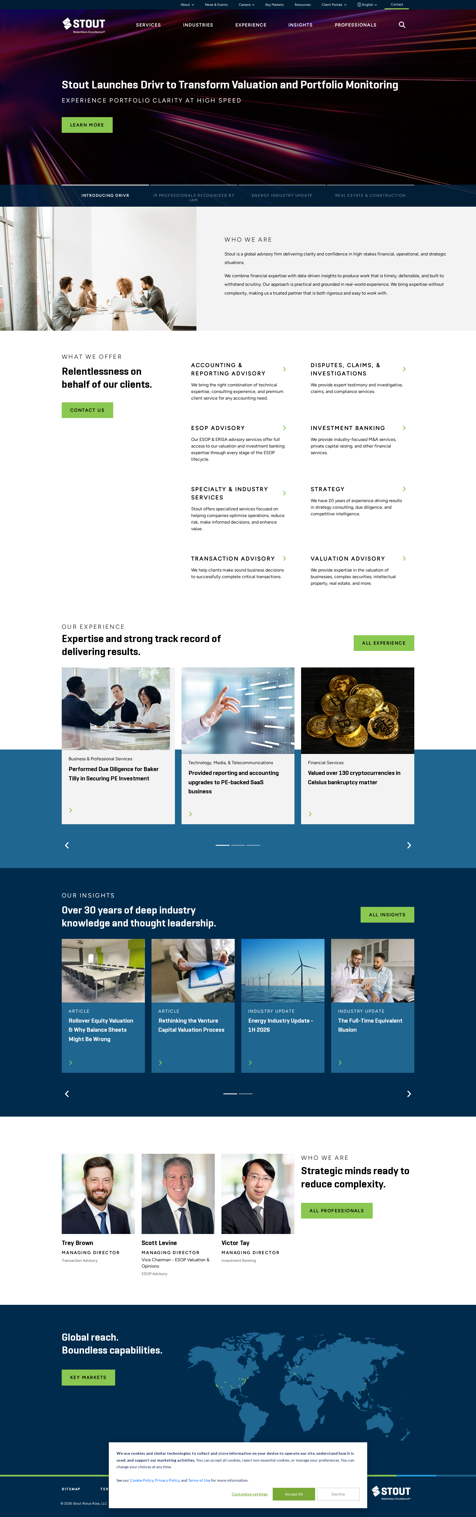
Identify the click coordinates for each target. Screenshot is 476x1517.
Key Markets (274, 5)
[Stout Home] (88, 25)
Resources (303, 5)
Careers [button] (245, 5)
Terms (107, 1489)
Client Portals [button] (332, 5)
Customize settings (250, 1494)
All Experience (384, 643)
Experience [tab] (251, 25)
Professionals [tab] (356, 25)
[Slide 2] (193, 186)
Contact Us (87, 410)
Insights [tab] (300, 25)
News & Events (216, 5)
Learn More (87, 125)
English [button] (367, 5)
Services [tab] (148, 25)
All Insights (387, 914)
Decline (338, 1494)
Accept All (294, 1494)
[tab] (88, 25)
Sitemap (71, 1489)
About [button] (186, 5)
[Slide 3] (282, 186)
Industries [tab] (198, 25)
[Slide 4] (370, 186)
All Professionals (337, 1210)
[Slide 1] (105, 186)
